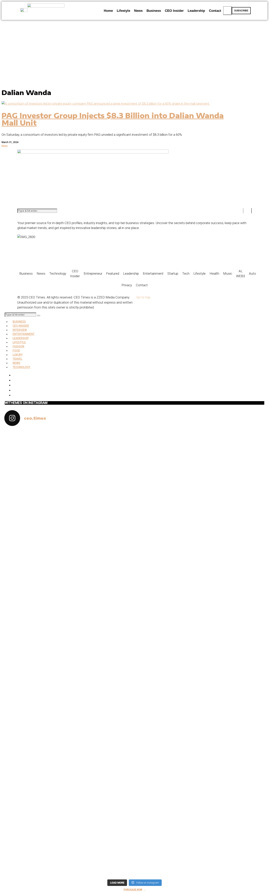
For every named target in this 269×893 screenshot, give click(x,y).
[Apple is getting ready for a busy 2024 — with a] (233, 745)
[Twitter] (14, 380)
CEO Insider (75, 273)
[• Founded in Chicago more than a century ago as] (102, 793)
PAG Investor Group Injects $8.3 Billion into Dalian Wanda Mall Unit (113, 119)
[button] (227, 10)
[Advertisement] (134, 49)
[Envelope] (33, 258)
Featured (112, 273)
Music (227, 273)
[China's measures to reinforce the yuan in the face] (36, 451)
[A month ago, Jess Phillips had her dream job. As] (102, 563)
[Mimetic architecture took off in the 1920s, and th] (233, 468)
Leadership (131, 273)
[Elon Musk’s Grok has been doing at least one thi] (36, 735)
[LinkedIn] (14, 390)
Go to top (143, 297)
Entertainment (153, 273)
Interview (20, 330)
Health (214, 273)
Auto (252, 273)
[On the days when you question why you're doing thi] (167, 738)
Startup (172, 273)
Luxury (18, 354)
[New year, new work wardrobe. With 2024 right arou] (167, 456)
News (5, 145)
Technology (57, 273)
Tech (185, 273)
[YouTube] (14, 395)
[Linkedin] (54, 258)
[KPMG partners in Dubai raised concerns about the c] (36, 558)
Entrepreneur (93, 273)
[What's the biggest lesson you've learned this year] (167, 520)
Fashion (18, 346)
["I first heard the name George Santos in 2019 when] (233, 608)
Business (26, 273)
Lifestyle (199, 273)
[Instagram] (14, 385)
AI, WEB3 (240, 273)
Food (16, 350)
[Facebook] (43, 258)
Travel (17, 358)
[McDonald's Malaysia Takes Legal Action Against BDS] (102, 453)
